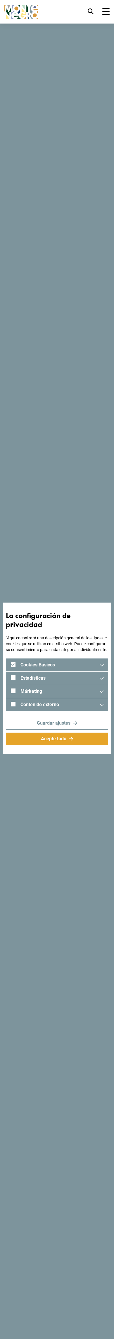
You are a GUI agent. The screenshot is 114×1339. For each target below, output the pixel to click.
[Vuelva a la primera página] (21, 12)
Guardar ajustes (53, 723)
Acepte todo (53, 738)
